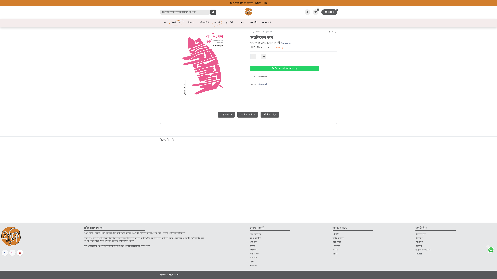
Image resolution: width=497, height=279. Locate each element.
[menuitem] (164, 22)
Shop (257, 31)
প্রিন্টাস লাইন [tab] (270, 115)
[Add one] (263, 56)
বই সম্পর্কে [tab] (226, 115)
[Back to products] (332, 32)
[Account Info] (307, 12)
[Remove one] (253, 56)
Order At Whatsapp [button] (286, 68)
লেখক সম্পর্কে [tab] (247, 115)
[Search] (213, 12)
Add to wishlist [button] (260, 76)
